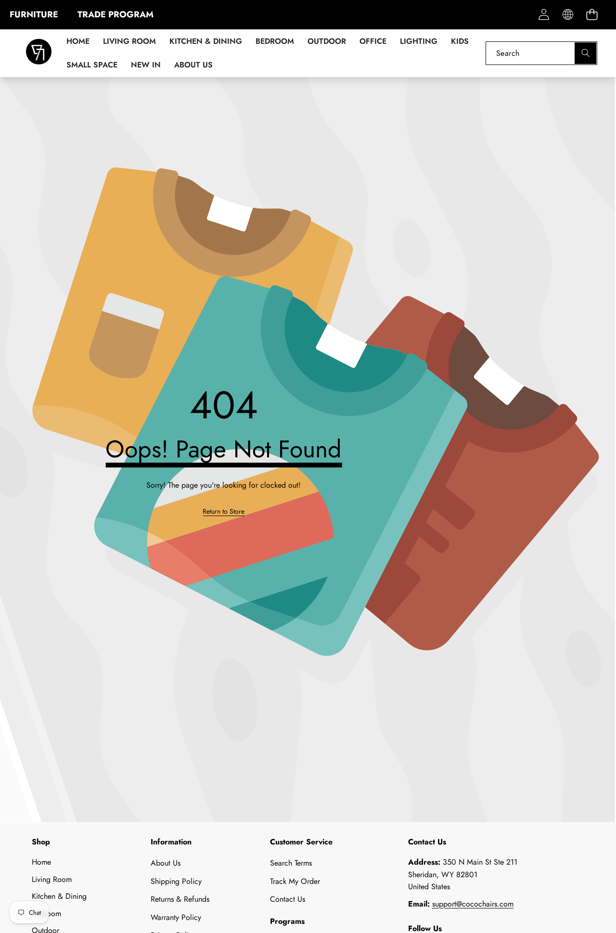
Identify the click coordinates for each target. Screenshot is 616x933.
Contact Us (287, 899)
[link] (223, 511)
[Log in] (543, 15)
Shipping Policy (176, 881)
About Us (165, 862)
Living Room (52, 879)
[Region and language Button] (567, 15)
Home (41, 862)
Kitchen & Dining (59, 896)
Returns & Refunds (180, 899)
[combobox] (541, 53)
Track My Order (295, 881)
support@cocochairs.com (472, 903)
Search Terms (291, 862)
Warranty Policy (176, 917)
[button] (592, 15)
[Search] (585, 53)
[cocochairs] (38, 53)
